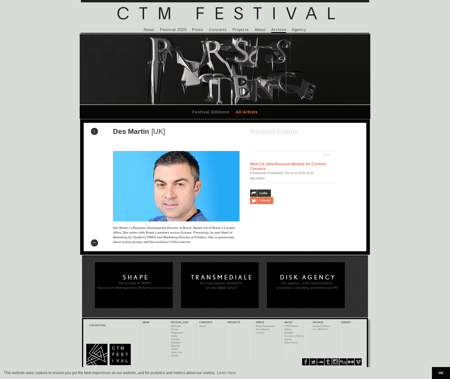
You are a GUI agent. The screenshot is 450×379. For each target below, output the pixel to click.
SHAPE (136, 277)
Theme (174, 329)
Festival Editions (211, 112)
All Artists (247, 112)
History (288, 329)
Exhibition (176, 342)
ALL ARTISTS (320, 329)
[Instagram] (328, 361)
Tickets (174, 349)
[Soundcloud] (320, 361)
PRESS (260, 322)
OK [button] (441, 373)
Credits (174, 355)
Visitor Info (176, 352)
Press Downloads (265, 326)
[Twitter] (313, 361)
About (260, 29)
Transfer (175, 339)
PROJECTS (234, 322)
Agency (299, 29)
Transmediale (222, 277)
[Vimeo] (343, 361)
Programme (177, 332)
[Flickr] (335, 361)
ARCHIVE (318, 322)
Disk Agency (308, 277)
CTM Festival (291, 326)
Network (288, 332)
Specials (175, 345)
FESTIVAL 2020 (179, 322)
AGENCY (346, 322)
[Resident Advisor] (358, 361)
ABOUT (288, 322)
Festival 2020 (173, 29)
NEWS (146, 322)
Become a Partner (294, 336)
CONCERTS (205, 322)
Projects (240, 29)
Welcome (176, 326)
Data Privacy (291, 342)
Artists (174, 336)
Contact (260, 332)
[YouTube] (350, 361)
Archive (278, 29)
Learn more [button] (226, 373)
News (149, 29)
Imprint (288, 339)
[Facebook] (305, 361)
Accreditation (263, 329)
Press (197, 29)
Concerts (218, 29)
